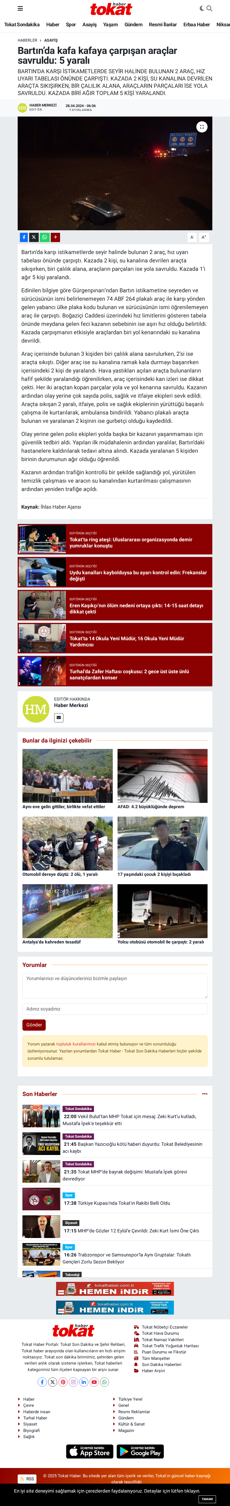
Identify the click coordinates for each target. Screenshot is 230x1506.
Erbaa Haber (196, 24)
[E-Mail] (58, 717)
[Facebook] (42, 1382)
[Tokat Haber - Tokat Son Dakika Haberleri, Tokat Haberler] (111, 8)
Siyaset (71, 1223)
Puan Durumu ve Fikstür (164, 1352)
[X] (52, 1382)
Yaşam (110, 24)
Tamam (207, 1499)
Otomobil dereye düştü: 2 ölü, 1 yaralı (60, 874)
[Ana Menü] (20, 8)
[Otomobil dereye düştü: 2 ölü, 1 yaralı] (67, 843)
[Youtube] (94, 1382)
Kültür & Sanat (131, 1424)
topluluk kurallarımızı (76, 1044)
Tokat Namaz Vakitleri (163, 1339)
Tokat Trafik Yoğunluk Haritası (170, 1345)
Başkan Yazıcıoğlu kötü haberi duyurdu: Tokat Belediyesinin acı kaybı (132, 1147)
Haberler (27, 40)
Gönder (34, 1025)
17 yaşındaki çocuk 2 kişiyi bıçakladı (154, 874)
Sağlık (29, 1436)
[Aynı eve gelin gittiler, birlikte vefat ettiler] (67, 775)
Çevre (28, 1405)
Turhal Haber (35, 1417)
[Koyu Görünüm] (202, 8)
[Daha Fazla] (55, 237)
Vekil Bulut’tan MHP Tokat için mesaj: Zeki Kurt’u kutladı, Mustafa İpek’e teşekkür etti (129, 1120)
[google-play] (140, 1451)
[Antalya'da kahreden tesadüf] (67, 911)
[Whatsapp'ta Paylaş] (45, 237)
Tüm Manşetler (156, 1358)
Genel (123, 1405)
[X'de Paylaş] (34, 237)
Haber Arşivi (153, 1370)
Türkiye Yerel (130, 1399)
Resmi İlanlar (163, 24)
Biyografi (31, 1430)
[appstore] (90, 1451)
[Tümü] (205, 1094)
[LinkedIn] (83, 1382)
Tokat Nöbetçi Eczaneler (165, 1327)
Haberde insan (36, 1411)
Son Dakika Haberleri (161, 1364)
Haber (52, 24)
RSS (29, 1478)
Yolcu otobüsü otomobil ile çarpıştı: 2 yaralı (161, 942)
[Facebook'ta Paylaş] (24, 237)
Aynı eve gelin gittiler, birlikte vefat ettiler (63, 806)
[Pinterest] (63, 1382)
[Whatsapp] (104, 1382)
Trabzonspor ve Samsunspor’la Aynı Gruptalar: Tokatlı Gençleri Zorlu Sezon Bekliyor (126, 1258)
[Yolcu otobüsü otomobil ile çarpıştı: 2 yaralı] (163, 911)
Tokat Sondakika (22, 24)
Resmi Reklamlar (134, 1411)
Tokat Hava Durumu (160, 1333)
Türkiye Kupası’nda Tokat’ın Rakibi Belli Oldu (117, 1203)
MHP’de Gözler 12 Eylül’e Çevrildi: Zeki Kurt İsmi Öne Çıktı (131, 1231)
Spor (71, 24)
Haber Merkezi (71, 705)
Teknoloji (72, 1275)
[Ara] (209, 8)
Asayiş (89, 24)
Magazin (126, 1430)
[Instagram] (73, 1382)
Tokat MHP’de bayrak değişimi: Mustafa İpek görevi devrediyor (125, 1175)
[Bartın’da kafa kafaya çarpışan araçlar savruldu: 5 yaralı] (115, 173)
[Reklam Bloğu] (115, 1288)
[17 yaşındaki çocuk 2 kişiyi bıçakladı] (163, 843)
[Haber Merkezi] (35, 709)
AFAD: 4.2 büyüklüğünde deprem (151, 806)
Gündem (133, 24)
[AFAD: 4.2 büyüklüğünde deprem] (163, 775)
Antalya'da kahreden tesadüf (51, 942)
